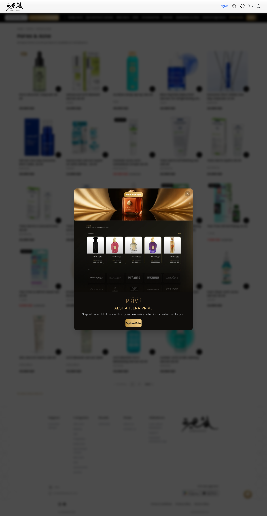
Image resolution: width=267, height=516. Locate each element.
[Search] (259, 6)
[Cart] (250, 6)
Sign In (224, 6)
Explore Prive (133, 323)
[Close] (187, 194)
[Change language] (234, 6)
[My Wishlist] (242, 6)
